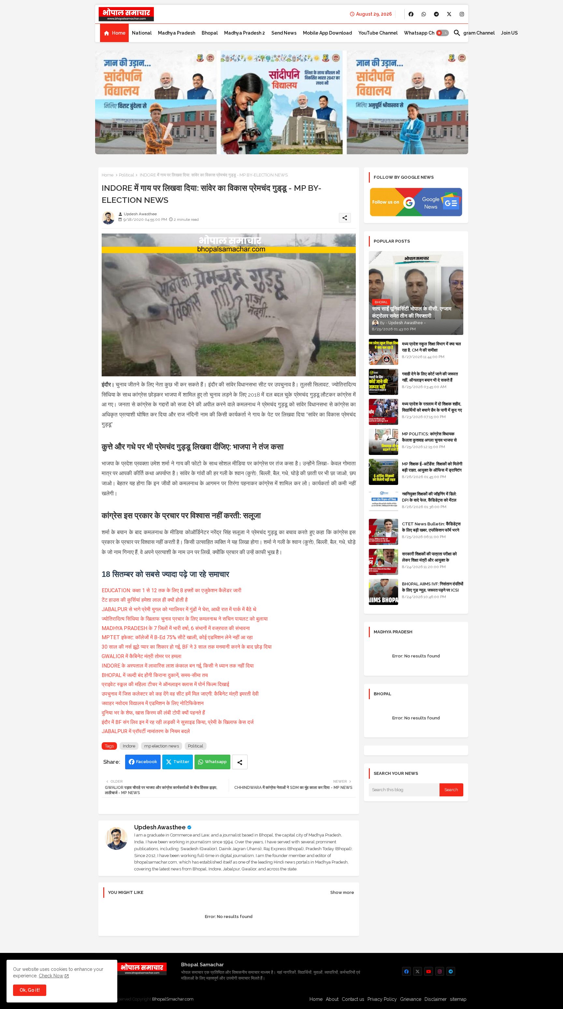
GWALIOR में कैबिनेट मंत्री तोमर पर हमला (141, 656)
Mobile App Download (327, 33)
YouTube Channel (377, 33)
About (332, 999)
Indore (129, 746)
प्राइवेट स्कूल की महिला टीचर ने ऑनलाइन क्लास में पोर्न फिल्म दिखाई (165, 684)
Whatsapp (216, 761)
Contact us (353, 999)
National (142, 33)
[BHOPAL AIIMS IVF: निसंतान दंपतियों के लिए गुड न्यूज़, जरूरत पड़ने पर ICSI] (383, 592)
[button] (442, 33)
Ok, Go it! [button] (30, 990)
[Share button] (240, 762)
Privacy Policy (382, 999)
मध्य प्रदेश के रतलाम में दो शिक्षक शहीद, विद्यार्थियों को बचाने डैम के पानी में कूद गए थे (432, 409)
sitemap (458, 999)
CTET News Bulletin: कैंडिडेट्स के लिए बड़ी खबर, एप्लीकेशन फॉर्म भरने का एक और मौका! (431, 529)
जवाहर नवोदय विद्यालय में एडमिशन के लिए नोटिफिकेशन (153, 703)
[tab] (114, 33)
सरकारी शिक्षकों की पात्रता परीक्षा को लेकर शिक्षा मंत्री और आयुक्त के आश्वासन (429, 559)
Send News (283, 33)
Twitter (181, 761)
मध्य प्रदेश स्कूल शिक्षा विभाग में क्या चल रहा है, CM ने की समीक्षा (431, 346)
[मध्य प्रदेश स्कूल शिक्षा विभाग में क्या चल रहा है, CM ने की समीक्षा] (383, 352)
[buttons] (411, 14)
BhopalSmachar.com (173, 999)
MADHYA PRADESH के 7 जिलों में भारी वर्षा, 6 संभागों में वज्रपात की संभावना (176, 628)
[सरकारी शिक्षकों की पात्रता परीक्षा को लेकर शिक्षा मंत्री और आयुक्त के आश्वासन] (383, 562)
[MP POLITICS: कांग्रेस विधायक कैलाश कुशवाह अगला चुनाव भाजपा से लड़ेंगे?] (383, 442)
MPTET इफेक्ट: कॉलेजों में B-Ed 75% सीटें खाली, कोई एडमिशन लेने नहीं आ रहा (177, 637)
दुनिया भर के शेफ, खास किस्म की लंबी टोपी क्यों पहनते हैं (153, 713)
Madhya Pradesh (176, 33)
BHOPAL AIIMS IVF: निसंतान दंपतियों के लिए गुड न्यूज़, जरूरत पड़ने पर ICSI (432, 586)
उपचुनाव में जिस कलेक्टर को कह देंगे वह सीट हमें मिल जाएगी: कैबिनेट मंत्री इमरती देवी (180, 694)
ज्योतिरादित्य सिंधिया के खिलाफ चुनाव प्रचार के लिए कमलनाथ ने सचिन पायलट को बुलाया (185, 619)
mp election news (161, 746)
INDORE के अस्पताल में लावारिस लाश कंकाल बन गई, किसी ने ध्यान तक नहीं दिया (178, 666)
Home (118, 33)
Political (126, 175)
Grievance (410, 999)
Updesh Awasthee (160, 827)
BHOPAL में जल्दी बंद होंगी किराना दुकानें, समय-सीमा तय (155, 675)
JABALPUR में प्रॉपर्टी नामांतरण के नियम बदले (146, 731)
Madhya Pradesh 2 (244, 33)
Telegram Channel (474, 33)
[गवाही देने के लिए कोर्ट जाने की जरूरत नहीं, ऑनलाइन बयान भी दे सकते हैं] (383, 382)
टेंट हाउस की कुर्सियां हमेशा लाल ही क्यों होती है (145, 600)
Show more (342, 892)
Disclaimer (436, 999)
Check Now (51, 975)
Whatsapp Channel (425, 33)
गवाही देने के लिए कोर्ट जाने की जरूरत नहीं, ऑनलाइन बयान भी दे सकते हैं (430, 376)
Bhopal (210, 33)
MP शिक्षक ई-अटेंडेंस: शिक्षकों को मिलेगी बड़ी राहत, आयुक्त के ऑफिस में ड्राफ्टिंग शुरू (432, 469)
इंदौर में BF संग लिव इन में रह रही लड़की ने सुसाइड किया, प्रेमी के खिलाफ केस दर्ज (177, 722)
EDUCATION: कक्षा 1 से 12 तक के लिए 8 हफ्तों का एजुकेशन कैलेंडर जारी (171, 590)
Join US (509, 33)
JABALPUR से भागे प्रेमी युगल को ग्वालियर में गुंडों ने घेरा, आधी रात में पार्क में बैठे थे (179, 609)
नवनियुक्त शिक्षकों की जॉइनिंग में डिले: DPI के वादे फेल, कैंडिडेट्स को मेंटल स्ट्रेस (429, 499)
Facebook (146, 761)
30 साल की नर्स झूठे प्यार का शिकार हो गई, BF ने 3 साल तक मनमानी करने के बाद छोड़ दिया (187, 647)
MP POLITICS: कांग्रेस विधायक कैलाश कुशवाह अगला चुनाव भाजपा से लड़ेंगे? (429, 439)
